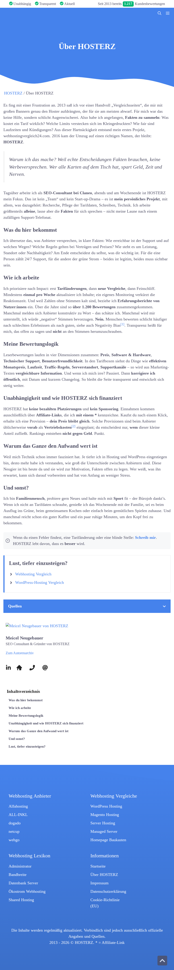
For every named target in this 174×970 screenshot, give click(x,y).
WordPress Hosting (106, 806)
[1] (122, 324)
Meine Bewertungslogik (26, 715)
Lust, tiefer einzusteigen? (27, 746)
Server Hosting (102, 823)
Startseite (98, 866)
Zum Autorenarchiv (20, 653)
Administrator (20, 866)
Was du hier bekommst (26, 700)
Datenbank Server (23, 883)
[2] (73, 426)
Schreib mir (145, 537)
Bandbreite (18, 874)
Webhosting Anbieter (30, 796)
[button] (159, 13)
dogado (15, 823)
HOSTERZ (13, 93)
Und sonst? (17, 739)
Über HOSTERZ (104, 874)
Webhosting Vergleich (33, 574)
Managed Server (103, 831)
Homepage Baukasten (108, 840)
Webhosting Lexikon (29, 855)
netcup (14, 831)
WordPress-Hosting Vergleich (39, 582)
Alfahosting (18, 806)
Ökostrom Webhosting (27, 891)
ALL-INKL (18, 814)
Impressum (99, 883)
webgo (14, 840)
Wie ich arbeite (20, 708)
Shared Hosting (21, 900)
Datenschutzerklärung (108, 891)
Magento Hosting (104, 814)
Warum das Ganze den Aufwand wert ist (38, 731)
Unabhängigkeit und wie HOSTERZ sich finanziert (46, 723)
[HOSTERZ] (36, 13)
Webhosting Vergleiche (113, 796)
